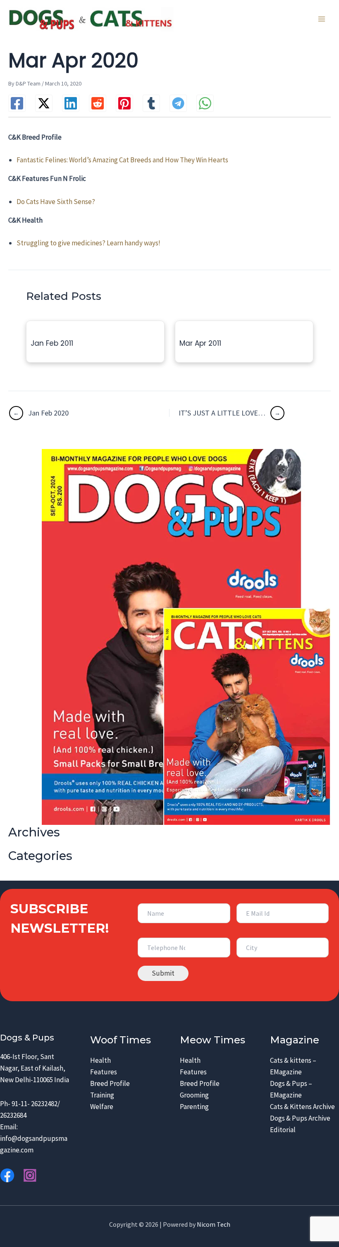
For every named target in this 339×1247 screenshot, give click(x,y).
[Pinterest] (124, 103)
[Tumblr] (151, 103)
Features (103, 1071)
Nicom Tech (213, 1224)
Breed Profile (110, 1083)
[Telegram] (178, 103)
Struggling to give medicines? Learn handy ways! (88, 242)
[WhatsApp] (205, 103)
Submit (163, 973)
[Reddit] (97, 103)
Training (102, 1095)
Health (100, 1060)
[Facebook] (17, 103)
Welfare (101, 1106)
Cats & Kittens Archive (302, 1106)
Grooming (194, 1095)
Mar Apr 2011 (200, 343)
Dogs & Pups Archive (300, 1118)
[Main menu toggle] (322, 19)
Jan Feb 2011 (52, 343)
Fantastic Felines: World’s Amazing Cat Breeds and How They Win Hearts (122, 159)
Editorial (283, 1129)
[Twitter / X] (44, 103)
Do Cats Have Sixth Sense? (56, 201)
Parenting (194, 1106)
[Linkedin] (70, 103)
